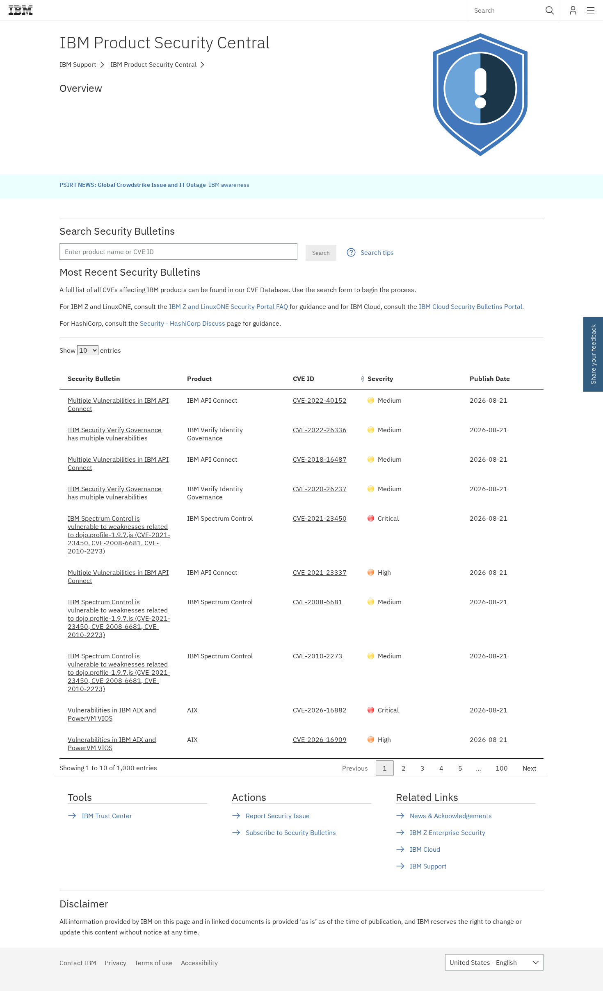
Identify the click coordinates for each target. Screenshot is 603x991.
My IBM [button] (573, 13)
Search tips (377, 252)
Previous (355, 768)
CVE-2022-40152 (320, 400)
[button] (550, 10)
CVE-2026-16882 (320, 710)
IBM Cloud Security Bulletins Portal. (471, 306)
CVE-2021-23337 (320, 572)
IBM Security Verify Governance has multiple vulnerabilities (115, 434)
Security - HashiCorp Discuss (182, 323)
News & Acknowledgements (451, 816)
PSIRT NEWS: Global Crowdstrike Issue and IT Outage (133, 184)
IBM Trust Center (107, 816)
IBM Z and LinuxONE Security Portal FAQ (228, 306)
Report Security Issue (278, 816)
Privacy (115, 963)
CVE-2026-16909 (320, 739)
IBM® (20, 10)
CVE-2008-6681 (318, 602)
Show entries (90, 350)
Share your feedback (593, 354)
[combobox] (514, 10)
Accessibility (199, 963)
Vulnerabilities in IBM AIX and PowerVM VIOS (112, 714)
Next (530, 768)
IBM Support (428, 866)
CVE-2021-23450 (320, 518)
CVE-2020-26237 (320, 489)
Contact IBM (77, 963)
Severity (380, 378)
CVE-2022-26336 (320, 430)
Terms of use (154, 963)
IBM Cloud (425, 849)
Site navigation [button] (591, 14)
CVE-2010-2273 (318, 656)
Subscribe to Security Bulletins (291, 832)
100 (502, 768)
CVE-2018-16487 (320, 459)
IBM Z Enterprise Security (447, 832)
